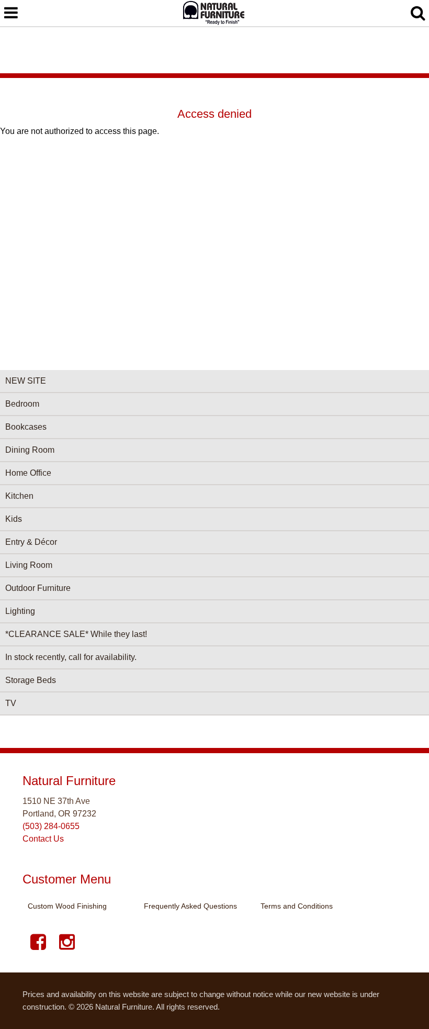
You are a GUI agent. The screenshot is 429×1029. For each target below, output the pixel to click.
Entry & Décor (31, 542)
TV (10, 703)
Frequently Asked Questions (190, 906)
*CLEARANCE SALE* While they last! (76, 634)
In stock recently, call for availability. (71, 657)
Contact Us (43, 838)
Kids (13, 518)
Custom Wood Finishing (67, 906)
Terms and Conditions (297, 906)
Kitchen (19, 495)
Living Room (28, 565)
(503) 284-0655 (51, 826)
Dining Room (29, 449)
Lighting (20, 611)
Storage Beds (30, 680)
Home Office (28, 472)
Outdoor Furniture (38, 588)
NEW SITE (25, 380)
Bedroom (22, 403)
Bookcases (26, 426)
